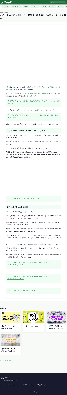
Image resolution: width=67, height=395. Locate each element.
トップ (3, 385)
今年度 (24, 244)
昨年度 (19, 244)
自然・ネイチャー (16, 6)
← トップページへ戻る (6, 360)
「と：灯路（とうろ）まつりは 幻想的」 (27, 110)
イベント (44, 6)
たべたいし (5, 6)
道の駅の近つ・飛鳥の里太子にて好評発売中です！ (38, 93)
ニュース (60, 6)
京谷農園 (26, 6)
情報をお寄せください (42, 385)
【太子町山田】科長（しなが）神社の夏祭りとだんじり (24, 198)
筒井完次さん (43, 87)
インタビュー (35, 6)
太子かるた (52, 6)
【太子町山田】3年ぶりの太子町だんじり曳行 (21, 290)
